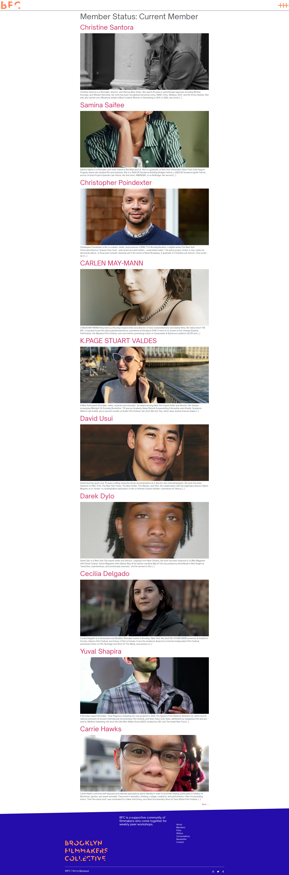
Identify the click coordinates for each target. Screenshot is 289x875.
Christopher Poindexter (116, 182)
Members (180, 827)
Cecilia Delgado (104, 573)
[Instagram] (213, 872)
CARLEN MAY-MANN (111, 263)
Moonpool (84, 871)
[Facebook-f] (223, 872)
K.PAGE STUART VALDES (118, 341)
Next (205, 804)
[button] (283, 5)
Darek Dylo (97, 496)
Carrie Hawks (101, 729)
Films (178, 830)
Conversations (183, 836)
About (179, 824)
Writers (179, 833)
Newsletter (181, 839)
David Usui (96, 418)
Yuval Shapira (100, 651)
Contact (180, 842)
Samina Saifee (102, 105)
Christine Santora (107, 27)
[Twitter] (218, 872)
